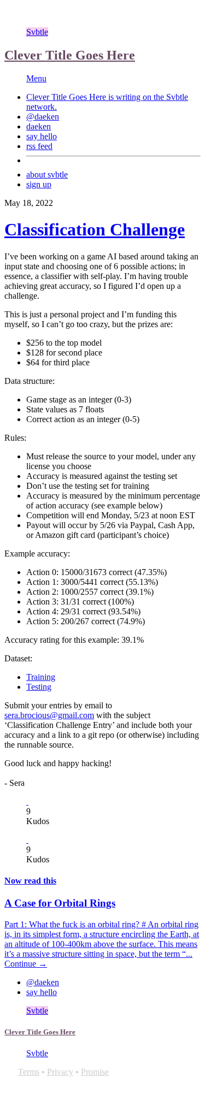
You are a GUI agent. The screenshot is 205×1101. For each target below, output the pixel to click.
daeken (38, 126)
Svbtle (37, 32)
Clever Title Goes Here (69, 55)
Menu (36, 78)
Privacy (60, 1071)
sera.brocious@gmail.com (49, 715)
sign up (38, 184)
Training (40, 677)
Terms (28, 1071)
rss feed (39, 146)
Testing (38, 686)
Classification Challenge (94, 229)
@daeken (42, 116)
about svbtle (47, 174)
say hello (41, 136)
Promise (95, 1071)
